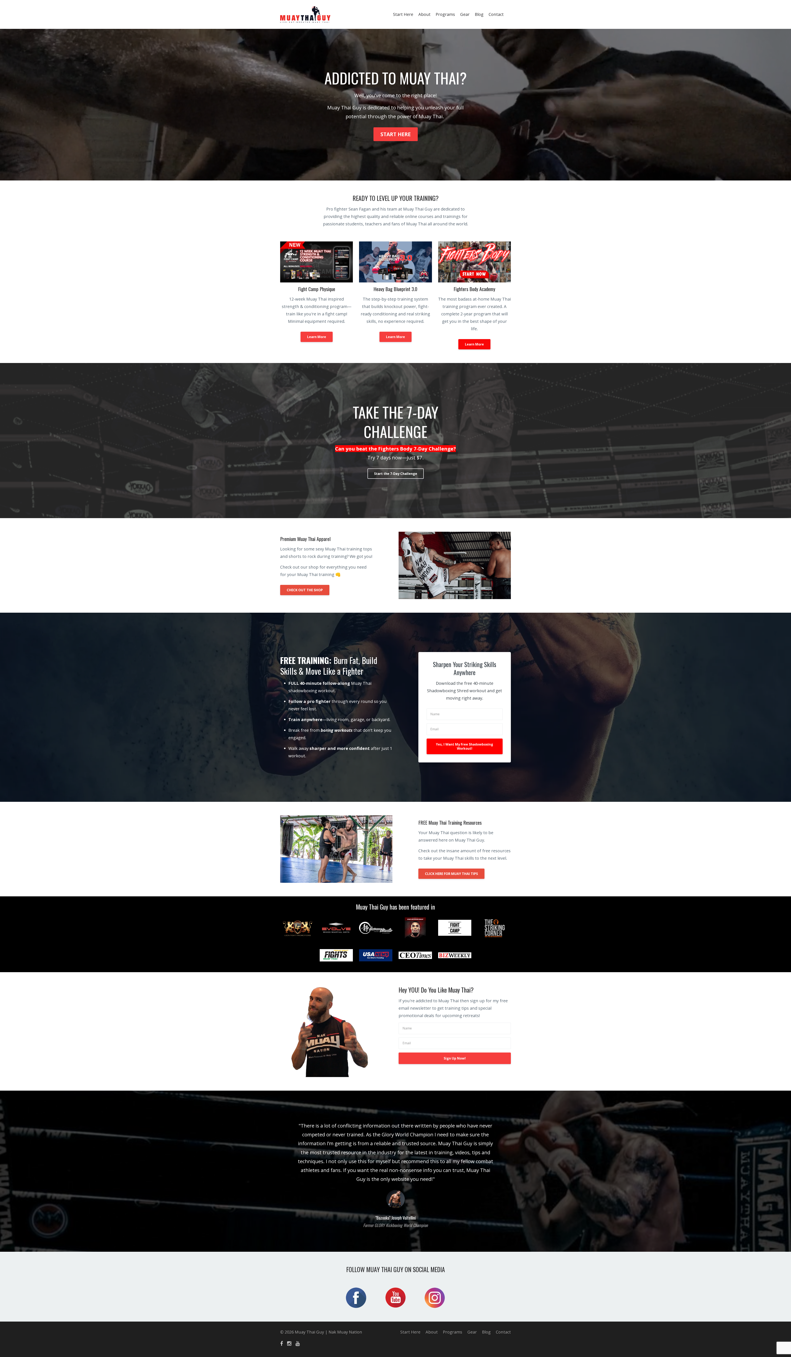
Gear (465, 14)
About (424, 14)
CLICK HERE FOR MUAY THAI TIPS (451, 873)
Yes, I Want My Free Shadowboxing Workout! (464, 746)
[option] (395, 1171)
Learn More (316, 337)
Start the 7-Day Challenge (395, 473)
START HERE (395, 134)
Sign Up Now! (455, 1058)
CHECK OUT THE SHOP (305, 590)
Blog (479, 14)
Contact (496, 14)
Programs (445, 14)
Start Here (403, 14)
